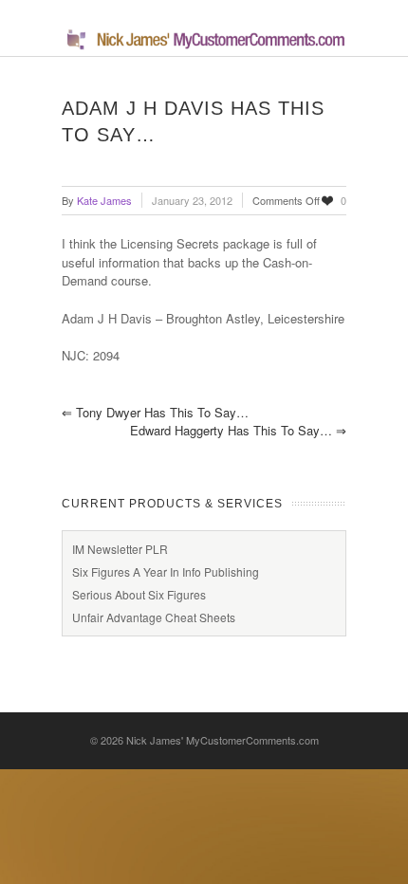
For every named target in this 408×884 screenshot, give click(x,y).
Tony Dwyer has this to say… (155, 412)
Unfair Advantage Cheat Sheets (153, 617)
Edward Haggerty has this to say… (238, 430)
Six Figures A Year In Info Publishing (165, 571)
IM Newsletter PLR (120, 549)
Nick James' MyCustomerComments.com (222, 739)
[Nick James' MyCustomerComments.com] (204, 46)
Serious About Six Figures (139, 594)
